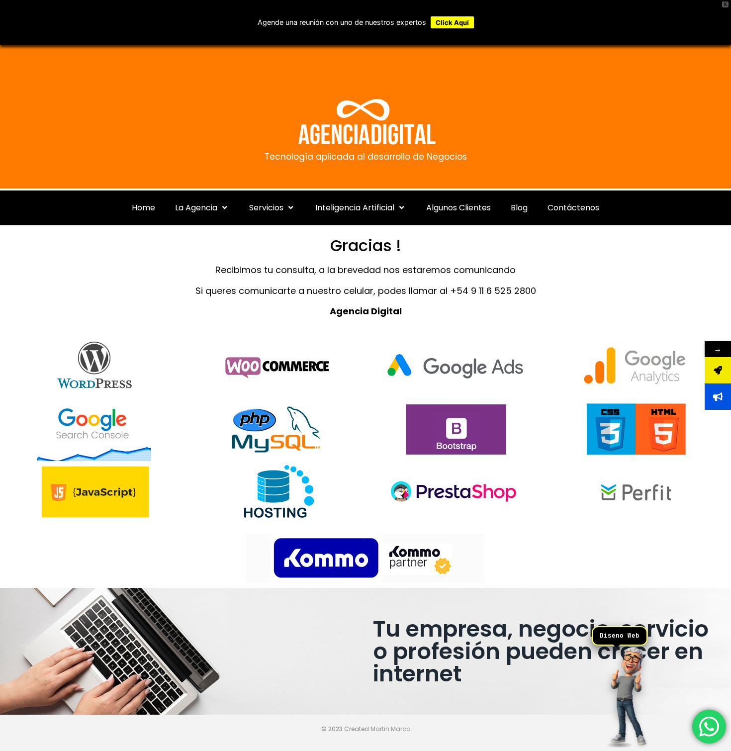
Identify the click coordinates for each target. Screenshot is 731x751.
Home (143, 207)
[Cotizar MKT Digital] (718, 396)
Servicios (266, 207)
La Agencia (196, 207)
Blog (519, 207)
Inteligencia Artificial (354, 207)
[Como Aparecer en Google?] (718, 370)
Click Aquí (452, 22)
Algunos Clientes (458, 207)
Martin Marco (390, 729)
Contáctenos (573, 207)
